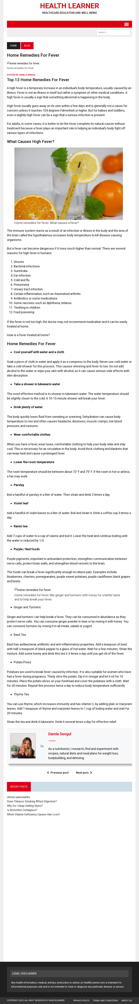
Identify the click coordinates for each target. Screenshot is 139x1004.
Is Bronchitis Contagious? (22, 810)
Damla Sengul (27, 75)
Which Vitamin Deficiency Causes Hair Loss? (33, 814)
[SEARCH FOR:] (113, 32)
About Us (127, 1000)
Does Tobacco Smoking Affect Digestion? (32, 801)
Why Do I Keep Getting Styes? (25, 805)
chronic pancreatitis (18, 797)
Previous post (60, 772)
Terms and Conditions (105, 1000)
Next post (82, 772)
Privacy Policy (81, 1000)
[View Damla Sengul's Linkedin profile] (42, 746)
